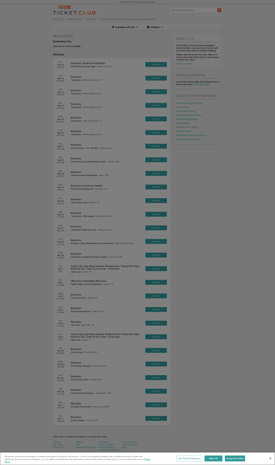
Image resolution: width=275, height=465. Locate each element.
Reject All (213, 458)
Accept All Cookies (234, 458)
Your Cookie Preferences (189, 458)
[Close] (270, 458)
